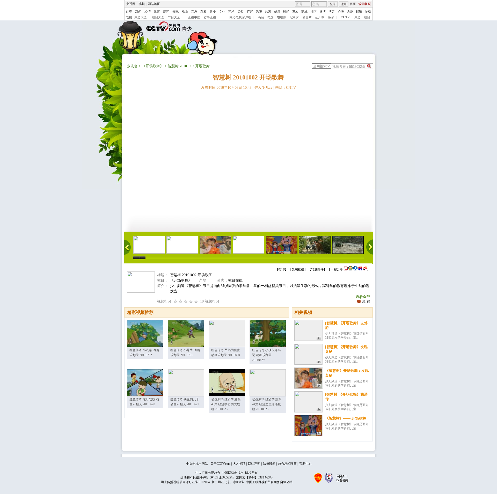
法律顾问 (269, 464)
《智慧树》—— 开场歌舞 (345, 418)
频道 (357, 17)
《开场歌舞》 (153, 66)
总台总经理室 (287, 464)
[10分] (196, 301)
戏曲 (185, 11)
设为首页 (365, 4)
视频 (141, 4)
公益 (241, 11)
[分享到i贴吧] (360, 269)
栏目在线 (235, 280)
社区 (313, 11)
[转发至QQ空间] (350, 269)
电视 (129, 17)
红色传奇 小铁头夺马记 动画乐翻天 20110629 (266, 355)
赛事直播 (210, 17)
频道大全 (140, 17)
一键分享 (337, 269)
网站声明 (254, 464)
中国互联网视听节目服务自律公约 (269, 482)
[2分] (175, 301)
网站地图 (154, 4)
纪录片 (294, 17)
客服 (353, 4)
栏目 (367, 17)
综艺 (166, 11)
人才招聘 (239, 464)
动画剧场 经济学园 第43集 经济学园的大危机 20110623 (226, 404)
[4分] (180, 301)
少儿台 (132, 66)
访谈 (350, 11)
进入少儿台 (263, 88)
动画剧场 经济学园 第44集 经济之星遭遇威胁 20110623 (267, 404)
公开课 (319, 17)
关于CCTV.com (220, 464)
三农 (295, 11)
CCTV (345, 17)
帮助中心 (305, 464)
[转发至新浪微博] (365, 269)
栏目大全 (158, 17)
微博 (322, 11)
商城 (304, 11)
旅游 (268, 11)
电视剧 (281, 17)
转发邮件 (317, 269)
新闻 (138, 11)
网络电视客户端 (240, 17)
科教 (203, 11)
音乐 (194, 11)
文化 (222, 11)
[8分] (191, 301)
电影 (270, 17)
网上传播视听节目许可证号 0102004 (185, 482)
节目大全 (174, 17)
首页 (129, 11)
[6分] (185, 301)
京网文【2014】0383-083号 (254, 477)
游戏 (368, 11)
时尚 (286, 11)
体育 (157, 11)
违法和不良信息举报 (194, 477)
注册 (344, 4)
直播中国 (194, 17)
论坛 (341, 11)
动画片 (307, 17)
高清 (261, 17)
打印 (282, 269)
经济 (147, 11)
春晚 (175, 11)
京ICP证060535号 (222, 477)
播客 (331, 17)
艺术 (231, 11)
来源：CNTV (285, 88)
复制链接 (298, 269)
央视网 (130, 4)
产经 (250, 11)
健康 (277, 11)
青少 (213, 11)
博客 (331, 11)
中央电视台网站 (197, 464)
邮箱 (359, 11)
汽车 (259, 11)
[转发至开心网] (346, 269)
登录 (333, 4)
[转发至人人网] (355, 269)
